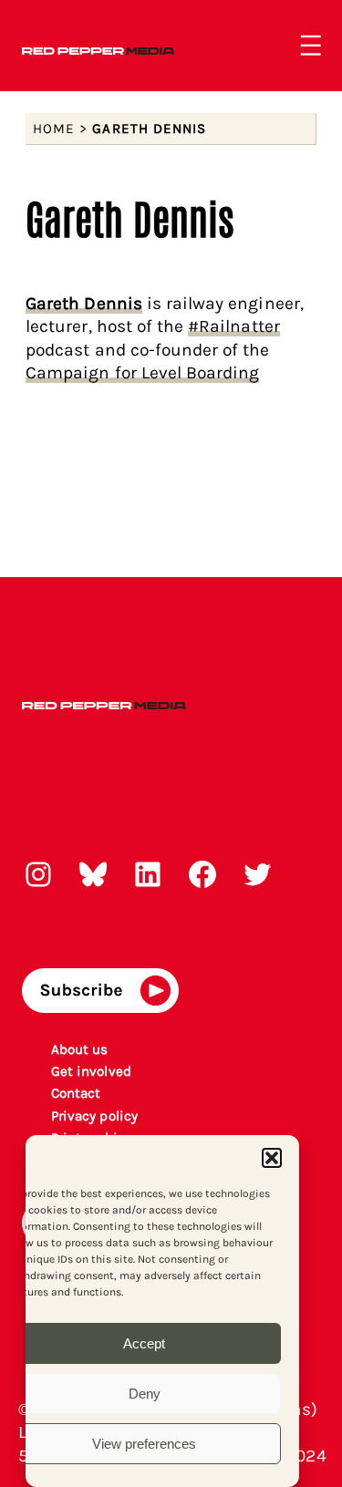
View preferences (144, 1443)
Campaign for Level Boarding (142, 372)
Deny (145, 1393)
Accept (144, 1343)
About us (79, 1049)
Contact (75, 1093)
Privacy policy (94, 1116)
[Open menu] (311, 45)
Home (54, 128)
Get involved (91, 1071)
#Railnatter (234, 325)
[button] (272, 1158)
